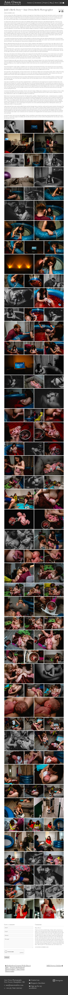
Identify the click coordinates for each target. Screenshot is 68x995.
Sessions (29, 3)
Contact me (35, 980)
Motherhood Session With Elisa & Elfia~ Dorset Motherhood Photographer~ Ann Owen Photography (18, 968)
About (56, 3)
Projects (45, 3)
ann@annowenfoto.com (14, 985)
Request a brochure (38, 983)
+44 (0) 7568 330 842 (14, 988)
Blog (51, 3)
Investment (38, 3)
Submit (7, 957)
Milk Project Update (54, 965)
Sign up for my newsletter (35, 987)
